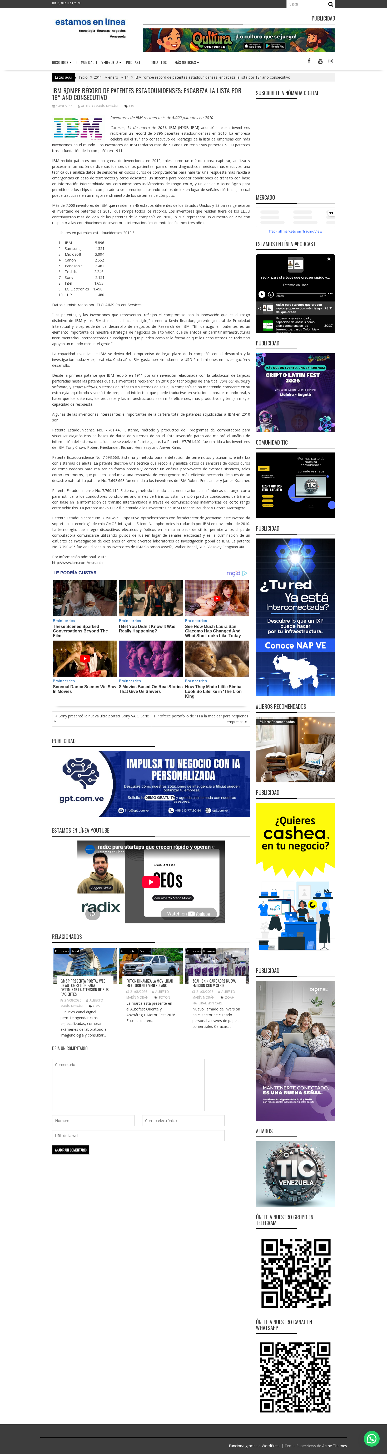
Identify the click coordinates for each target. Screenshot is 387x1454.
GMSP (97, 1006)
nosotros (60, 62)
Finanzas (209, 951)
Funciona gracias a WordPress (254, 1445)
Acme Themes (334, 1445)
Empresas (62, 951)
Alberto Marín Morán (99, 106)
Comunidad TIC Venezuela (97, 62)
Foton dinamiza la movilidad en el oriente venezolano (149, 983)
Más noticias (185, 62)
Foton (164, 997)
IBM (132, 106)
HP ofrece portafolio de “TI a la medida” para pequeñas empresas (201, 718)
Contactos (157, 62)
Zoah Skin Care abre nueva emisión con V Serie (214, 983)
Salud (75, 951)
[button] (372, 1439)
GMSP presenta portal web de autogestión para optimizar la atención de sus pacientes (85, 987)
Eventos (145, 951)
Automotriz (129, 951)
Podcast (133, 62)
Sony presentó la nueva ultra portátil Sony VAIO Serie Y (101, 718)
